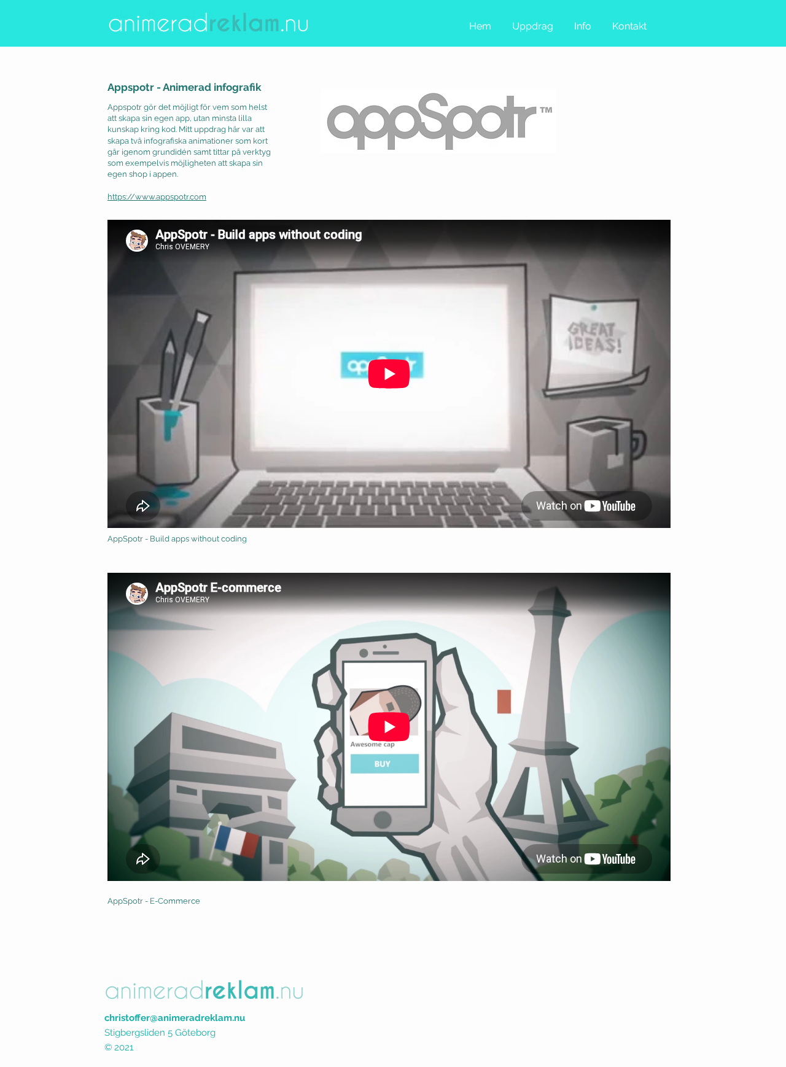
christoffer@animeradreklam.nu (174, 1017)
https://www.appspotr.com (156, 196)
